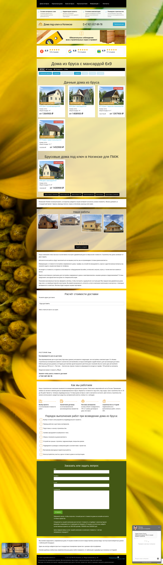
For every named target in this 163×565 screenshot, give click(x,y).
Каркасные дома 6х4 (89, 194)
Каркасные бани (82, 3)
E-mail (55, 482)
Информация (94, 3)
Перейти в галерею (81, 247)
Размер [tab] (49, 69)
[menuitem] (44, 3)
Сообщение (57, 489)
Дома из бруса (44, 3)
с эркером (77, 73)
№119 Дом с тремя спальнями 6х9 (50, 140)
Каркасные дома (57, 3)
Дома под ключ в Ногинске (57, 24)
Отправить (58, 512)
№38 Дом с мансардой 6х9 (47, 180)
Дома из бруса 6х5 (64, 194)
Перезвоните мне (119, 24)
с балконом (56, 73)
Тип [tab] (42, 69)
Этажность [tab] (58, 69)
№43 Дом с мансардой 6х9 (77, 106)
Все (66, 69)
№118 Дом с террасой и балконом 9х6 (111, 106)
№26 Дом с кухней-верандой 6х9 (49, 106)
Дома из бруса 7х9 (76, 194)
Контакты (106, 3)
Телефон (56, 475)
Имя (55, 469)
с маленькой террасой (45, 73)
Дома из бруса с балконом (51, 194)
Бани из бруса (69, 3)
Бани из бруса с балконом (112, 194)
